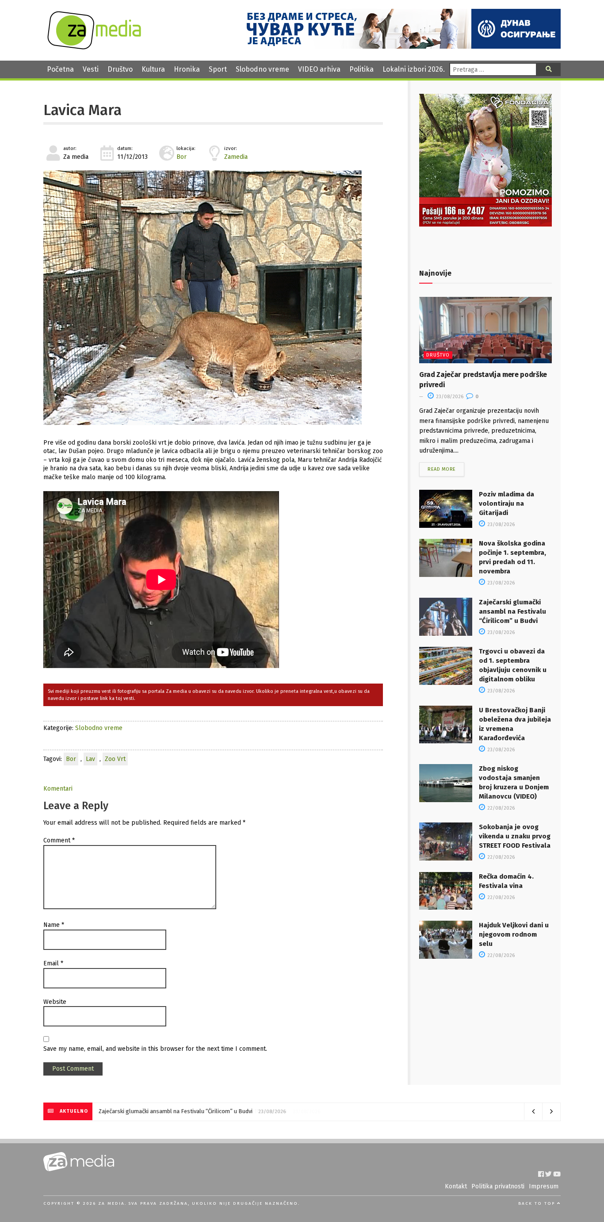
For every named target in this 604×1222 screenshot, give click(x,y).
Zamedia (236, 157)
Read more (442, 469)
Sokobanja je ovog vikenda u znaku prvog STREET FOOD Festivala (514, 836)
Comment (59, 840)
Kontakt (456, 1186)
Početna (60, 69)
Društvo (120, 69)
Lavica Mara (82, 110)
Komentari (58, 788)
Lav (90, 759)
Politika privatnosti (497, 1186)
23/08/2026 (449, 397)
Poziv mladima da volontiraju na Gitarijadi (506, 503)
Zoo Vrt (115, 759)
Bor (181, 157)
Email (53, 963)
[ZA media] (94, 47)
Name (53, 925)
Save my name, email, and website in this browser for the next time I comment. (155, 1049)
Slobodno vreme (262, 69)
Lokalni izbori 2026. (413, 69)
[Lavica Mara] (213, 297)
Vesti (91, 69)
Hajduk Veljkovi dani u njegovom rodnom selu (514, 934)
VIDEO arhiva (319, 69)
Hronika (187, 69)
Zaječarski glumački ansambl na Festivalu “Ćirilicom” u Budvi (512, 611)
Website (54, 1002)
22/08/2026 (500, 808)
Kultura (153, 69)
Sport (218, 69)
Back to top (537, 1203)
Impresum (543, 1186)
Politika (361, 69)
